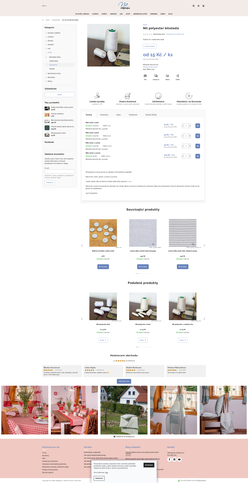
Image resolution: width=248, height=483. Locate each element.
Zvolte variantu (150, 46)
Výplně (52, 69)
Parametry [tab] (104, 115)
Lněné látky (53, 61)
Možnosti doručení (150, 67)
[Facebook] (169, 459)
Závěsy (50, 41)
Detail (102, 340)
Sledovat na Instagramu (125, 436)
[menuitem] (82, 14)
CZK (43, 6)
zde (106, 472)
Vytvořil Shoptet (185, 480)
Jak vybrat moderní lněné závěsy (95, 455)
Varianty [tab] (89, 115)
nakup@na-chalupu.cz (175, 453)
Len (49, 48)
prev (81, 245)
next (204, 245)
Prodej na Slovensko (50, 470)
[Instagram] (174, 459)
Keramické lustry (54, 73)
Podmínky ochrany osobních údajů (55, 467)
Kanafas (51, 45)
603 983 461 (172, 455)
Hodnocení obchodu (124, 355)
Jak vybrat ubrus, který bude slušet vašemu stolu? (101, 458)
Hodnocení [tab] (133, 115)
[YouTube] (179, 459)
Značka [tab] (151, 115)
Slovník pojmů (47, 472)
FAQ (43, 458)
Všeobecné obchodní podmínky (54, 464)
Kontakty (45, 455)
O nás (44, 453)
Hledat (59, 94)
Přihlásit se (49, 182)
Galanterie (53, 65)
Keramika (51, 77)
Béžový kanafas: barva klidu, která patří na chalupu (143, 459)
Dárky (50, 81)
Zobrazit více (124, 381)
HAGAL (145, 24)
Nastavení (99, 478)
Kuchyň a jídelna (54, 33)
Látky (50, 52)
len (129, 181)
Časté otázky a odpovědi (92, 452)
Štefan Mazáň (201, 480)
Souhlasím (149, 465)
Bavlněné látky (55, 57)
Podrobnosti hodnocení (175, 34)
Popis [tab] (118, 115)
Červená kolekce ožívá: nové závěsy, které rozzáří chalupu (142, 453)
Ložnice (51, 37)
